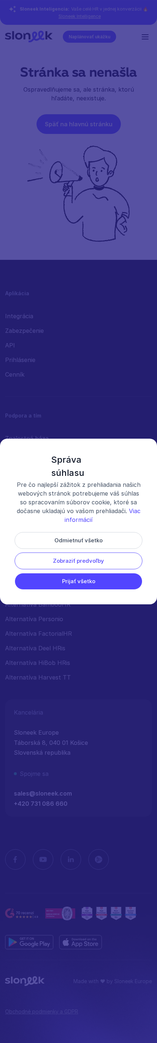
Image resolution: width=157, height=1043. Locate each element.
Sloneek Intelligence (79, 16)
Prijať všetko (78, 581)
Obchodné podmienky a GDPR (41, 1011)
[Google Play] (29, 942)
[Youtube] (43, 859)
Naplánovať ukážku (89, 36)
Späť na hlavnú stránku (78, 124)
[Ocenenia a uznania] (108, 913)
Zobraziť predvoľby (78, 560)
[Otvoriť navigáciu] (147, 36)
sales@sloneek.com (43, 793)
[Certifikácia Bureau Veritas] (60, 913)
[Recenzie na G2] (22, 913)
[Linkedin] (71, 859)
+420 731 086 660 (41, 803)
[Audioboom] (98, 859)
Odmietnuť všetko (78, 540)
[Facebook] (15, 859)
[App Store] (80, 942)
